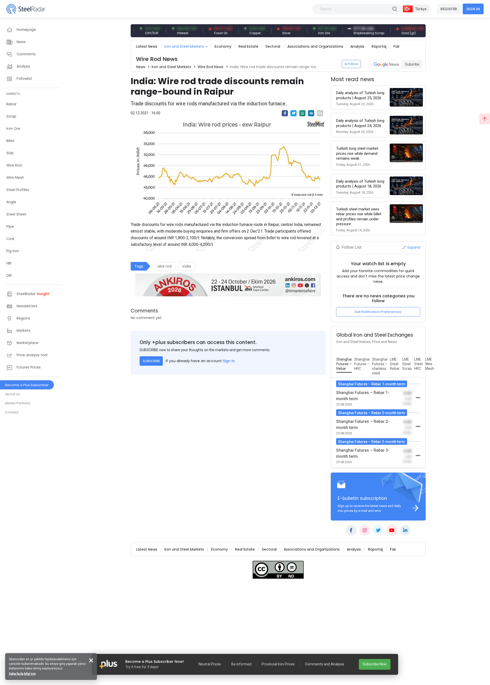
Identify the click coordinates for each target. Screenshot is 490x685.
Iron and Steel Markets (184, 46)
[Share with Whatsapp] (302, 113)
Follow (353, 63)
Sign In (229, 360)
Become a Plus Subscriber (27, 385)
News (140, 66)
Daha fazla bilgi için (22, 674)
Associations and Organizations (315, 46)
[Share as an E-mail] (320, 113)
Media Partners (17, 403)
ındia (186, 266)
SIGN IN (473, 8)
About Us (12, 394)
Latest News (146, 46)
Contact (11, 412)
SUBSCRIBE (151, 361)
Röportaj (379, 46)
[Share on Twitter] (293, 113)
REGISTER (448, 8)
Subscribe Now (375, 664)
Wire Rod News (210, 66)
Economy (223, 46)
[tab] (344, 364)
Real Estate (248, 46)
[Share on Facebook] (285, 113)
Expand (413, 247)
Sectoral (272, 46)
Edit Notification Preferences (378, 311)
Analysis (357, 46)
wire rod (164, 266)
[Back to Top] (484, 118)
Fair (397, 46)
